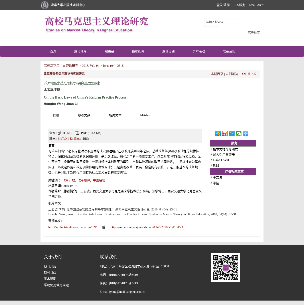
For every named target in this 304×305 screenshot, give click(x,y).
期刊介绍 (80, 51)
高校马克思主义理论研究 (61, 65)
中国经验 (99, 180)
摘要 (56, 115)
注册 (227, 5)
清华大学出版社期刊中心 (68, 5)
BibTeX (62, 138)
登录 (220, 5)
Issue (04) (109, 65)
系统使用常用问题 (56, 285)
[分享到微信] (239, 133)
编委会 (109, 51)
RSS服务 (239, 5)
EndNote (75, 138)
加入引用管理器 (224, 154)
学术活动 (199, 51)
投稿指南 (138, 51)
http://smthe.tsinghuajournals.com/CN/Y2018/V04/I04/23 (147, 227)
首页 (53, 51)
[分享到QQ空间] (218, 133)
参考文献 (84, 115)
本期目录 (217, 73)
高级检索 (254, 32)
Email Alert (256, 5)
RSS (216, 165)
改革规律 (84, 180)
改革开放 (69, 180)
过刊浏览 (232, 73)
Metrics (145, 115)
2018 (85, 65)
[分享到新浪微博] (225, 133)
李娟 (216, 183)
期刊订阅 (168, 51)
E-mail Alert (221, 160)
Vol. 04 (94, 65)
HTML (67, 133)
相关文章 (115, 115)
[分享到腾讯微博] (232, 133)
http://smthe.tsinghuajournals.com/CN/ (73, 227)
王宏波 (217, 177)
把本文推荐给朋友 (225, 149)
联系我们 (229, 51)
